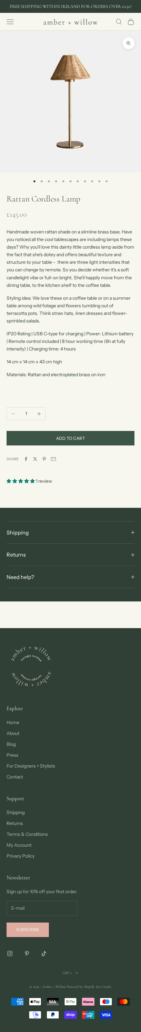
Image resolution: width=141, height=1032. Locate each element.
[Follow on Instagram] (10, 953)
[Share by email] (53, 459)
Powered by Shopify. (81, 987)
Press (12, 755)
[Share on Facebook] (26, 459)
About (13, 733)
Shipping (16, 812)
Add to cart (70, 438)
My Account (19, 845)
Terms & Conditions (27, 834)
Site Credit (103, 987)
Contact (15, 777)
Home (13, 722)
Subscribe (27, 929)
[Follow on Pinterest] (27, 953)
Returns (15, 823)
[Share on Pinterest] (44, 459)
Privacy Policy (20, 856)
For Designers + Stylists (31, 766)
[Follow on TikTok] (44, 953)
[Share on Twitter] (35, 459)
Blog (11, 744)
